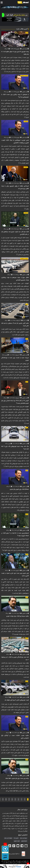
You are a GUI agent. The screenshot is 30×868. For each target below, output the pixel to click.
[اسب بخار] (23, 2)
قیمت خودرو (16, 841)
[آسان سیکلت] (15, 866)
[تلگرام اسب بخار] (22, 845)
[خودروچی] (15, 15)
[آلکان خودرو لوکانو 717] (15, 7)
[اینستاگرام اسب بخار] (26, 845)
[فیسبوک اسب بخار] (13, 845)
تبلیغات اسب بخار (8, 838)
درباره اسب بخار (23, 838)
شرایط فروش (24, 841)
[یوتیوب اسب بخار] (17, 845)
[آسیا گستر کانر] (15, 19)
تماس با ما (16, 838)
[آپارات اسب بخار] (9, 845)
